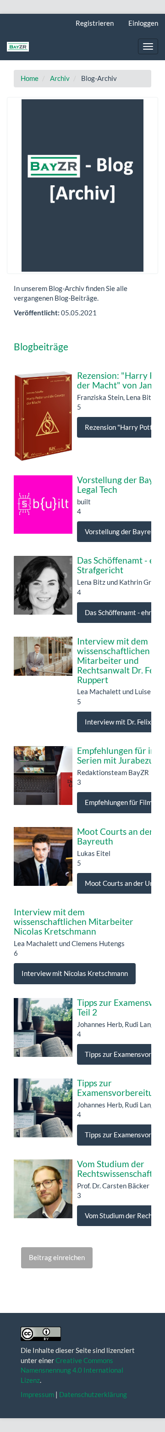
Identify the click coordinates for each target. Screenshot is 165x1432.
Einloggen (143, 23)
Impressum (37, 1394)
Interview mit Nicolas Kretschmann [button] (75, 973)
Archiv (60, 78)
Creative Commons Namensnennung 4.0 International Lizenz (72, 1370)
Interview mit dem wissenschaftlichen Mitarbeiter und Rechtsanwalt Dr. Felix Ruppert (120, 660)
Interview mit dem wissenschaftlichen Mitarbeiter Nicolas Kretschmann (73, 921)
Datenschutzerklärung (93, 1394)
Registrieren (95, 23)
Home (29, 78)
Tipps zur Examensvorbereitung (120, 1088)
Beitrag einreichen (57, 1257)
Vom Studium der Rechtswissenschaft (115, 1168)
